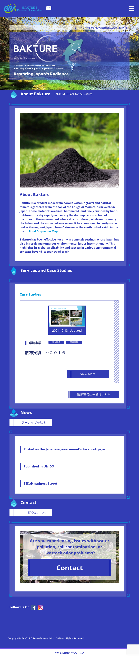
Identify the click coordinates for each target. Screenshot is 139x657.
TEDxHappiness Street (40, 483)
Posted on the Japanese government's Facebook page (64, 449)
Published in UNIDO (39, 466)
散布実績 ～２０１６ (45, 352)
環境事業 (74, 342)
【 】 (101, 27)
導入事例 (56, 342)
